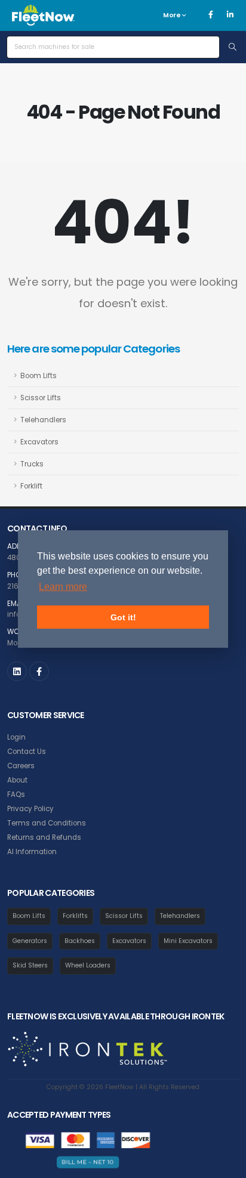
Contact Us (26, 751)
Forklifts (75, 915)
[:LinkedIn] (17, 671)
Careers (21, 766)
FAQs (16, 794)
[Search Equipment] (232, 47)
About (17, 780)
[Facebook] (210, 15)
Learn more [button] (63, 587)
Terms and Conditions (46, 823)
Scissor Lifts (40, 398)
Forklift (31, 486)
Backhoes (79, 940)
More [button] (172, 15)
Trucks (32, 464)
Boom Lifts (38, 376)
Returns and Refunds (44, 837)
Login (16, 737)
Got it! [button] (123, 617)
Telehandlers (43, 420)
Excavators (39, 442)
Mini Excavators (188, 940)
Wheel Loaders (87, 965)
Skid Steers (30, 965)
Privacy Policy (30, 809)
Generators (30, 940)
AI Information (32, 852)
